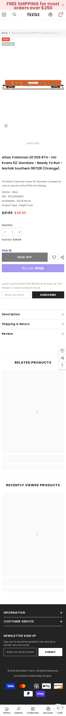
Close (62, 5)
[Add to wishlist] (54, 257)
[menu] (4, 14)
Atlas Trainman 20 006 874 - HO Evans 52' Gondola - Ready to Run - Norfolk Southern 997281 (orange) (32, 163)
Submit (50, 652)
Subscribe (48, 295)
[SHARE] (61, 257)
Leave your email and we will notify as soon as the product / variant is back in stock (31, 285)
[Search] (14, 14)
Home (5, 33)
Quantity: (7, 225)
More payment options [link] (33, 274)
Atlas (15, 192)
